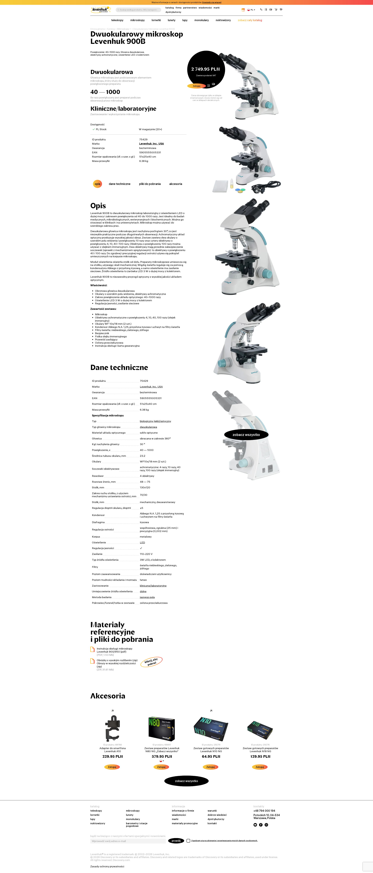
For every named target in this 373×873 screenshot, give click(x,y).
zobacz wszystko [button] (246, 434)
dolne (143, 591)
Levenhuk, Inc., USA (151, 143)
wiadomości (205, 7)
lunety (171, 20)
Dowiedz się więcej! (211, 2)
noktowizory (223, 20)
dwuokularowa (148, 427)
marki (217, 7)
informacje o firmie (183, 810)
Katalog (111, 29)
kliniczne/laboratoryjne (153, 585)
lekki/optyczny (162, 421)
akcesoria (175, 184)
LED (142, 542)
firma (178, 7)
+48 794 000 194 (264, 810)
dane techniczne (119, 184)
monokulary (202, 20)
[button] (261, 9)
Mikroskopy (123, 29)
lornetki (156, 20)
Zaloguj (196, 86)
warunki (212, 810)
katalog (170, 7)
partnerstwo (190, 7)
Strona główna (97, 29)
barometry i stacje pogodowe (136, 825)
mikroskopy (137, 20)
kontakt (212, 823)
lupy (185, 20)
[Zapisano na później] (266, 9)
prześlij (176, 840)
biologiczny (146, 421)
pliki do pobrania (150, 184)
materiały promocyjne (185, 823)
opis (97, 184)
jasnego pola (147, 597)
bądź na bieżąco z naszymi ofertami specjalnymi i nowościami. (128, 836)
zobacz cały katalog (250, 20)
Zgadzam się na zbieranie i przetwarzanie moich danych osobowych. (224, 840)
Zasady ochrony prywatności (107, 866)
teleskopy (117, 20)
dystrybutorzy (173, 12)
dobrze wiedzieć (217, 815)
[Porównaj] (270, 9)
